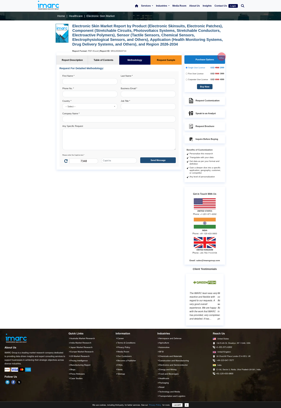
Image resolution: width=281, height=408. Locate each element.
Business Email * (129, 88)
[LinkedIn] (7, 382)
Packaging (164, 383)
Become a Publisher (126, 360)
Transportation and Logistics (172, 396)
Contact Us (221, 6)
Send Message (158, 160)
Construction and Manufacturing (174, 360)
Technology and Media (169, 391)
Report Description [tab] (72, 60)
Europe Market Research (82, 351)
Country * (66, 101)
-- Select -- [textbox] (70, 106)
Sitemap (121, 374)
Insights (207, 6)
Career (120, 338)
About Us (194, 6)
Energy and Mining (168, 369)
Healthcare (164, 378)
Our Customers (124, 356)
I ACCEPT (177, 405)
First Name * (68, 76)
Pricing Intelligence (79, 360)
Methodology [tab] (134, 60)
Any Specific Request (72, 126)
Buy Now (204, 86)
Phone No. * (68, 88)
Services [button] (146, 6)
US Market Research (80, 356)
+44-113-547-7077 (225, 360)
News (119, 369)
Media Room (179, 6)
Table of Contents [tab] (103, 60)
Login (233, 6)
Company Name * (71, 113)
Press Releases (77, 374)
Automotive (164, 347)
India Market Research (80, 343)
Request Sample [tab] (166, 60)
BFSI (161, 351)
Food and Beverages (169, 374)
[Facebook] (13, 382)
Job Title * (125, 101)
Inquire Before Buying (207, 139)
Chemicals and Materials (170, 356)
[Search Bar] (242, 5)
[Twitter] (19, 382)
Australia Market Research (82, 338)
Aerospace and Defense (170, 338)
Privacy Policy (155, 404)
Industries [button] (162, 6)
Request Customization (208, 100)
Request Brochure (205, 126)
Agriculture (164, 343)
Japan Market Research (81, 347)
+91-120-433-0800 (224, 373)
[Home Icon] (136, 6)
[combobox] (89, 106)
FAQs (119, 365)
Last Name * (127, 76)
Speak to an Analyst (206, 113)
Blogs (72, 369)
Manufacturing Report (80, 365)
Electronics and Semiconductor (173, 365)
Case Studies (76, 378)
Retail (161, 387)
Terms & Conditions (126, 343)
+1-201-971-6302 (224, 347)
